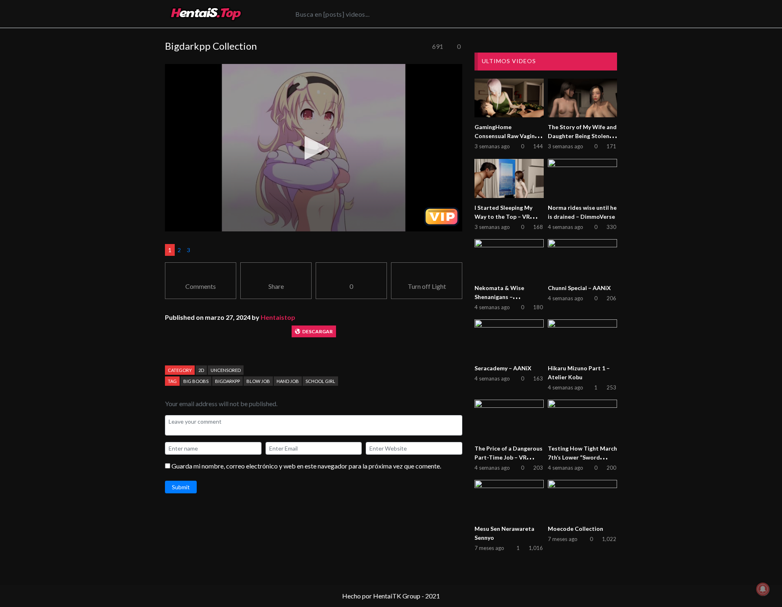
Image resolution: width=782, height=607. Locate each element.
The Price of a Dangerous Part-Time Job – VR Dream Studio (508, 457)
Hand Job (288, 381)
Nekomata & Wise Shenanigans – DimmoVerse (499, 296)
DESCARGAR (317, 331)
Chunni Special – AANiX (579, 287)
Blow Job (258, 381)
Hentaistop (278, 317)
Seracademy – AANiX (503, 368)
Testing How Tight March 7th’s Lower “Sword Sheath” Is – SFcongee (582, 457)
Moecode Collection (575, 528)
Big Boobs (196, 381)
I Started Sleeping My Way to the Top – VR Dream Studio (503, 216)
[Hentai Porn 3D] (205, 14)
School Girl (320, 381)
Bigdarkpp (227, 381)
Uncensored (226, 370)
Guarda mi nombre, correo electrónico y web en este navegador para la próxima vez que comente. (306, 466)
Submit (181, 487)
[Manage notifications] (762, 589)
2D (201, 370)
